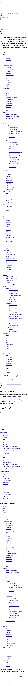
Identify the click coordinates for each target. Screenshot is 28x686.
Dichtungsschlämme (10, 69)
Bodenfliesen (8, 58)
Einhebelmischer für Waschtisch (15, 131)
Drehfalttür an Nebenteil (11, 92)
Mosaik (7, 63)
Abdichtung (8, 67)
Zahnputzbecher (9, 189)
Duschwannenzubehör (10, 165)
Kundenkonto (6, 435)
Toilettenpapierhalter (10, 187)
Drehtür (7, 93)
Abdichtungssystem (13, 168)
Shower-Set (11, 135)
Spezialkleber (9, 84)
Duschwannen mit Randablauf (15, 155)
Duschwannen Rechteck (14, 159)
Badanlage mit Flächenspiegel (12, 114)
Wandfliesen (8, 60)
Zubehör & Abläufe (13, 138)
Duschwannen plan (13, 157)
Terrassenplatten (9, 62)
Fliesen (4, 56)
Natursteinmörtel (9, 78)
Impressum (5, 484)
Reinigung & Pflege (7, 191)
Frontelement (9, 103)
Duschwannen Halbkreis (14, 150)
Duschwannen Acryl (13, 142)
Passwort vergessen (7, 444)
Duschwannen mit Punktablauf (15, 153)
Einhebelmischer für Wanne (15, 133)
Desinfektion (8, 200)
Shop (4, 52)
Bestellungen (5, 442)
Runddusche (8, 107)
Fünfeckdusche (9, 105)
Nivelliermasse (9, 80)
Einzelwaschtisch (9, 120)
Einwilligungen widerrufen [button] (8, 450)
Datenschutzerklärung (7, 485)
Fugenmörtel (8, 71)
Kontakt (4, 474)
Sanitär (4, 123)
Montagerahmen (12, 167)
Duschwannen (9, 140)
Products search (3, 13)
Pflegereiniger (9, 195)
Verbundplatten (9, 206)
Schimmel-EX (9, 202)
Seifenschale (8, 183)
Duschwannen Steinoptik (14, 161)
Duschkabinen (6, 88)
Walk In (7, 110)
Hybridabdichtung (10, 75)
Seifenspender (9, 185)
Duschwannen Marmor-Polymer (15, 152)
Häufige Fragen (6, 478)
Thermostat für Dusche (14, 129)
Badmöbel (5, 112)
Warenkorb (5, 437)
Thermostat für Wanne (13, 127)
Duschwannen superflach (14, 163)
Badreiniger (8, 193)
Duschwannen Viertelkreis (14, 144)
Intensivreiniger (9, 199)
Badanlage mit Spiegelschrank (12, 116)
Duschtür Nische (9, 99)
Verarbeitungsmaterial (7, 65)
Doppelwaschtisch (10, 118)
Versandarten (5, 440)
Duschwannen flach (13, 146)
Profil (7, 208)
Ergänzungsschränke (10, 122)
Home (4, 50)
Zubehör (8, 210)
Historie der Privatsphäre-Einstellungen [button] (11, 448)
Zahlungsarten (6, 482)
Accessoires (5, 170)
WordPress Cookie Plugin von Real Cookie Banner (10, 685)
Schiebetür (8, 108)
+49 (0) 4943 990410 (15, 396)
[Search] (1, 15)
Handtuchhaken (9, 178)
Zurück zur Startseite (4, 387)
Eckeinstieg (8, 101)
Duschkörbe (8, 174)
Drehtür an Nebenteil (10, 95)
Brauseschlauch (12, 137)
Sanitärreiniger (9, 197)
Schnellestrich (9, 82)
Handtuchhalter (9, 180)
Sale (4, 54)
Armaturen (8, 125)
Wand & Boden (6, 204)
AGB (4, 476)
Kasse (4, 439)
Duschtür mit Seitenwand (11, 97)
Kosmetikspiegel (9, 182)
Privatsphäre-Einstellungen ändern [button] (10, 446)
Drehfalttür (8, 90)
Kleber (7, 77)
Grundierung (8, 73)
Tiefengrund (8, 86)
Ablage (7, 172)
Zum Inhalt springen (4, 0)
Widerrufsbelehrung (7, 480)
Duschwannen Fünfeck (14, 148)
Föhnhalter (8, 176)
